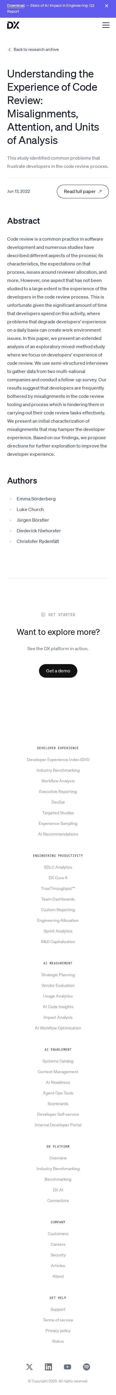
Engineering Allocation (58, 920)
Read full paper (80, 191)
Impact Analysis (58, 1017)
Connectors (58, 1200)
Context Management (58, 1071)
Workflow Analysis (58, 781)
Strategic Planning (58, 974)
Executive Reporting (58, 791)
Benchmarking (58, 1179)
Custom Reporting (58, 909)
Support (58, 1309)
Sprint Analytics (58, 931)
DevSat (58, 802)
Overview (58, 1158)
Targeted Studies (58, 812)
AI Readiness (58, 1082)
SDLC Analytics (58, 867)
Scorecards (58, 1103)
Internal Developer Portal (58, 1125)
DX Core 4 (58, 877)
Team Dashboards (58, 899)
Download (16, 5)
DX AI (58, 1190)
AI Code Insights (58, 1006)
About (58, 1276)
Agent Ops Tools (58, 1093)
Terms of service (58, 1320)
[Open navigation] (106, 25)
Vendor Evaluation (58, 985)
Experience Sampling (58, 823)
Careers (58, 1244)
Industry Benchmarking (58, 770)
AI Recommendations (58, 834)
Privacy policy (58, 1330)
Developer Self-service (58, 1114)
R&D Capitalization (58, 941)
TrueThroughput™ (58, 888)
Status (58, 1341)
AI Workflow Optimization (58, 1028)
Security (58, 1255)
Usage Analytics (58, 996)
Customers (58, 1233)
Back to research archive (36, 49)
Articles (58, 1265)
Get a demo (58, 671)
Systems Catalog (58, 1061)
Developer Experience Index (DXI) (58, 759)
